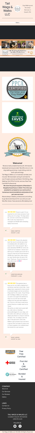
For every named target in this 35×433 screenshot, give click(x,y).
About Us (5, 389)
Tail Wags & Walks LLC (7, 8)
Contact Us (5, 406)
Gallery (4, 397)
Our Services (6, 391)
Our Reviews (6, 394)
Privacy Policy (6, 408)
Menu (17, 22)
